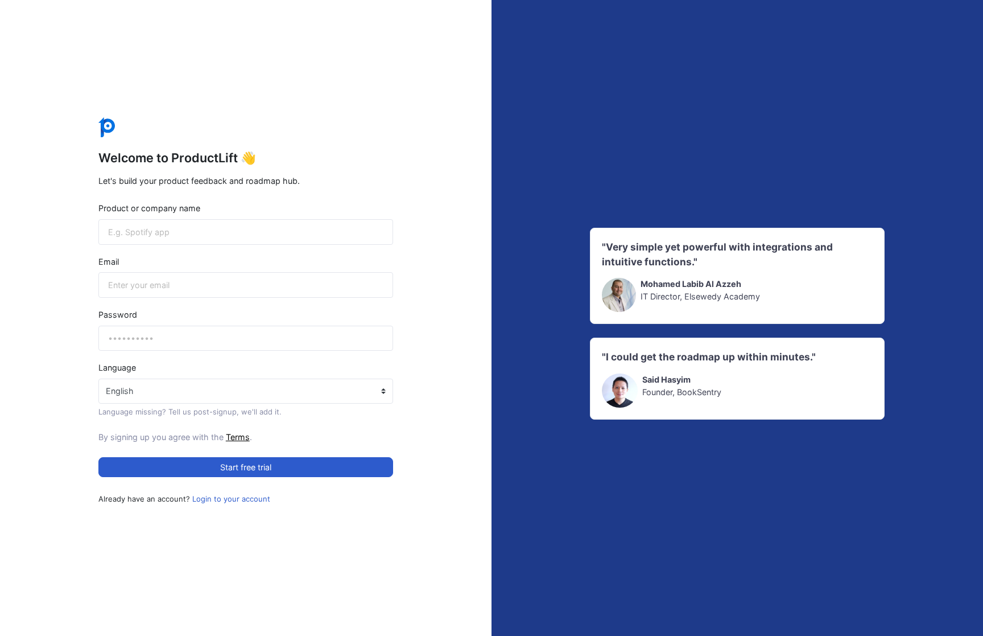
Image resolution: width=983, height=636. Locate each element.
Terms (238, 437)
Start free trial (245, 467)
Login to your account (231, 498)
